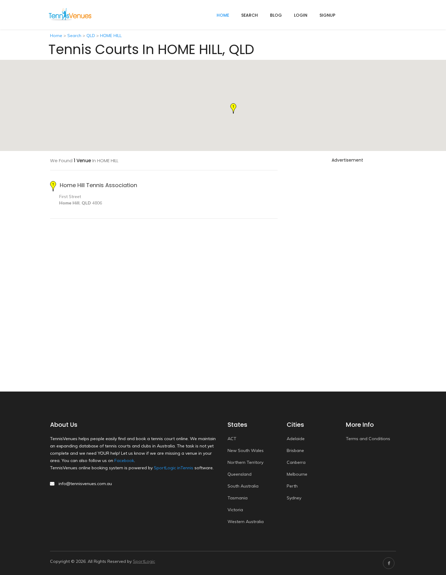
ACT (232, 438)
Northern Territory (245, 462)
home (223, 15)
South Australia (243, 486)
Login (300, 15)
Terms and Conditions (368, 438)
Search (249, 15)
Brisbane (295, 450)
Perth (292, 486)
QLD (90, 35)
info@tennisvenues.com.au (85, 483)
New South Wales (246, 450)
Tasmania (238, 498)
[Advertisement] (347, 256)
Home (56, 35)
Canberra (296, 462)
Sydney (294, 498)
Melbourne (297, 474)
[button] (233, 108)
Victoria (235, 509)
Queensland (240, 474)
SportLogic (144, 561)
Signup (327, 15)
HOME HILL (111, 35)
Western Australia (246, 521)
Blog (276, 15)
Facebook (124, 460)
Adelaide (296, 438)
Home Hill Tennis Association (98, 185)
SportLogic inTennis (173, 468)
